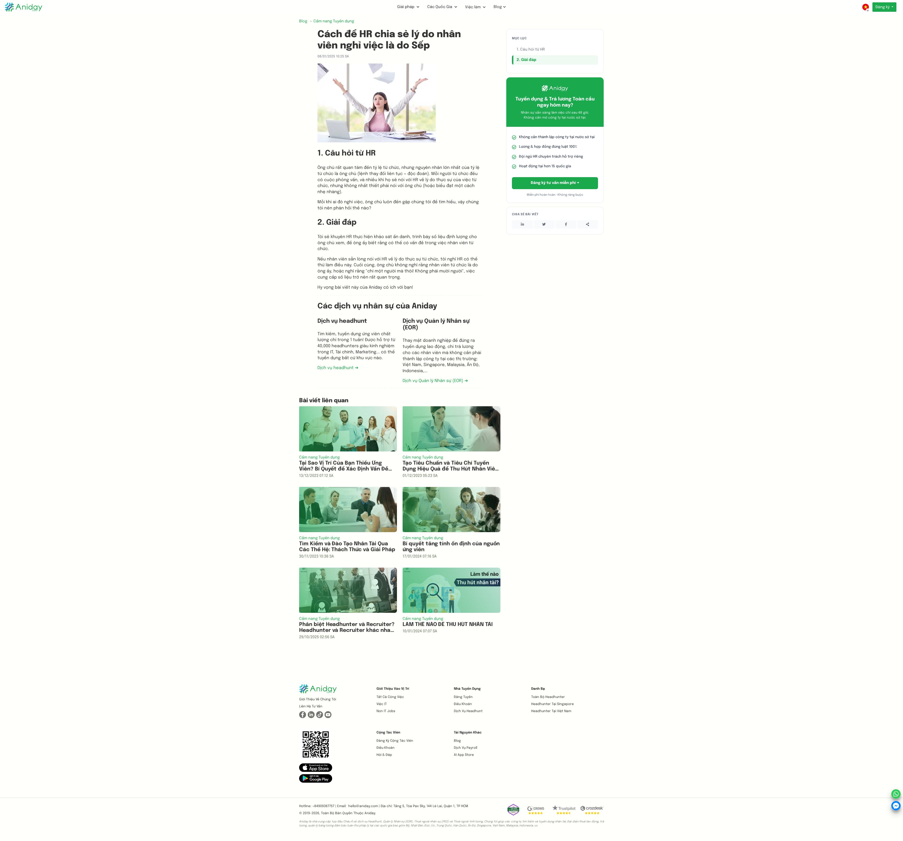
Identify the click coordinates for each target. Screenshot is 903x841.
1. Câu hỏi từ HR (531, 50)
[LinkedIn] (522, 224)
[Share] (587, 224)
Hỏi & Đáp (384, 755)
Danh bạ (538, 688)
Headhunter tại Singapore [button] (552, 704)
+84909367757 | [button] (324, 806)
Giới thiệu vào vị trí (392, 688)
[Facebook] (565, 224)
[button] (315, 767)
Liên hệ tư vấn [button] (310, 706)
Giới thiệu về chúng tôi (317, 699)
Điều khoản (463, 704)
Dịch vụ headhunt (468, 711)
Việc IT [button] (381, 704)
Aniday (369, 813)
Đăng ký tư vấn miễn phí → (555, 183)
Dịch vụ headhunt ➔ (337, 368)
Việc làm (473, 7)
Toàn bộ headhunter (548, 697)
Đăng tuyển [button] (463, 697)
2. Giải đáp (526, 60)
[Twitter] (544, 224)
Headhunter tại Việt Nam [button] (551, 711)
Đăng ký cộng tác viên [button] (394, 740)
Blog (498, 7)
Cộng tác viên (388, 732)
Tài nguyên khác (468, 732)
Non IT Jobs (385, 711)
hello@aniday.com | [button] (364, 806)
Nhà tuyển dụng (467, 688)
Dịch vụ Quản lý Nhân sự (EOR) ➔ (435, 381)
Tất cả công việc (390, 697)
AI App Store (464, 755)
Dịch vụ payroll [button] (465, 747)
